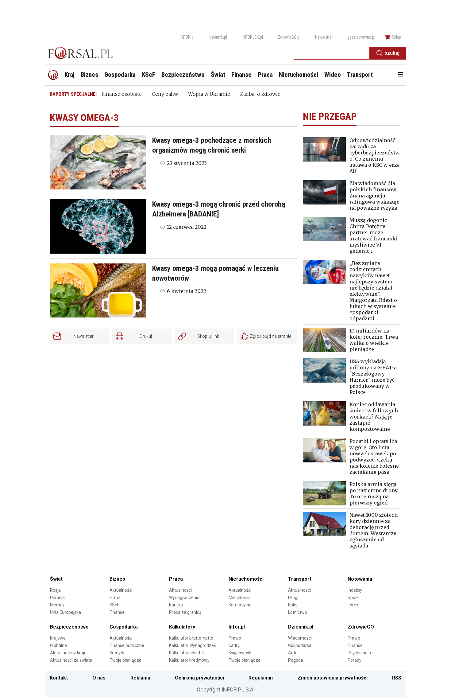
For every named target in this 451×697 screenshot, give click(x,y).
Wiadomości (300, 638)
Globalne (58, 645)
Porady (354, 660)
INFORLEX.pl (252, 37)
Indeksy (355, 590)
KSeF (114, 604)
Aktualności (121, 590)
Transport (299, 579)
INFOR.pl (187, 37)
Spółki (354, 597)
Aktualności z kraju (68, 652)
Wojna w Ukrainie (209, 94)
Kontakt (59, 678)
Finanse (117, 612)
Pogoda (295, 660)
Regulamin (261, 678)
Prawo (235, 638)
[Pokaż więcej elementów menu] (400, 74)
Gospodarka (124, 627)
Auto (293, 652)
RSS (396, 678)
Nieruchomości (246, 579)
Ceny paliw (165, 94)
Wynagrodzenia (184, 597)
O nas (99, 678)
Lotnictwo (297, 612)
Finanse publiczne (127, 645)
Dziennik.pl (300, 627)
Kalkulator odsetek (187, 652)
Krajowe (58, 638)
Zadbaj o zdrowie (260, 94)
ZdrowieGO (361, 627)
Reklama (140, 678)
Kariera (176, 604)
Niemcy (57, 604)
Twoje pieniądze (125, 660)
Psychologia (359, 652)
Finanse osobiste (122, 94)
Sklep (396, 37)
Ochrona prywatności (199, 678)
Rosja (55, 590)
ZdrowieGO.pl (289, 37)
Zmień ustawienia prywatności (333, 678)
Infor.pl (237, 627)
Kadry (234, 645)
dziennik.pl (218, 37)
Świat (56, 579)
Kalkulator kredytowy (189, 660)
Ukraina (57, 597)
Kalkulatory (182, 627)
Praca (176, 579)
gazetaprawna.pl (361, 37)
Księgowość (240, 652)
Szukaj (391, 53)
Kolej (292, 604)
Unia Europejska (65, 612)
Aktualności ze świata (71, 660)
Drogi (293, 597)
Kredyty (117, 652)
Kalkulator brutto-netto (191, 638)
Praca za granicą (185, 612)
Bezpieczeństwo (69, 627)
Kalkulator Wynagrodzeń (192, 645)
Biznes (117, 579)
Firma (115, 597)
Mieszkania (240, 597)
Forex (353, 604)
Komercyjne (240, 604)
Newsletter (324, 37)
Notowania (360, 579)
